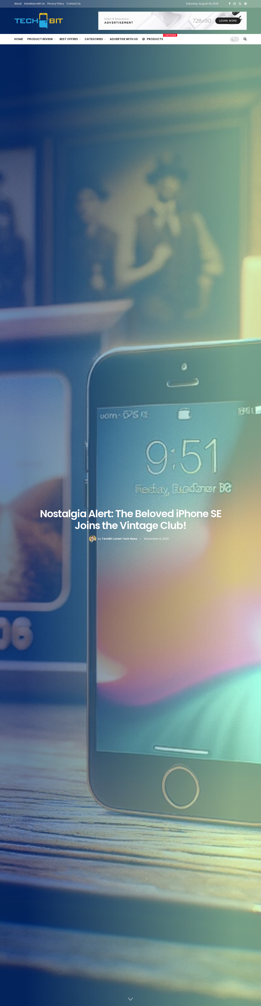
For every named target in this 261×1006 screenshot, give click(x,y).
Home (18, 39)
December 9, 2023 (156, 539)
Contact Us (73, 3)
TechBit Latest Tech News (119, 539)
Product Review (40, 39)
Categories (94, 39)
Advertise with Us (34, 3)
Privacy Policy (55, 3)
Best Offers (69, 39)
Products (155, 38)
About (18, 3)
